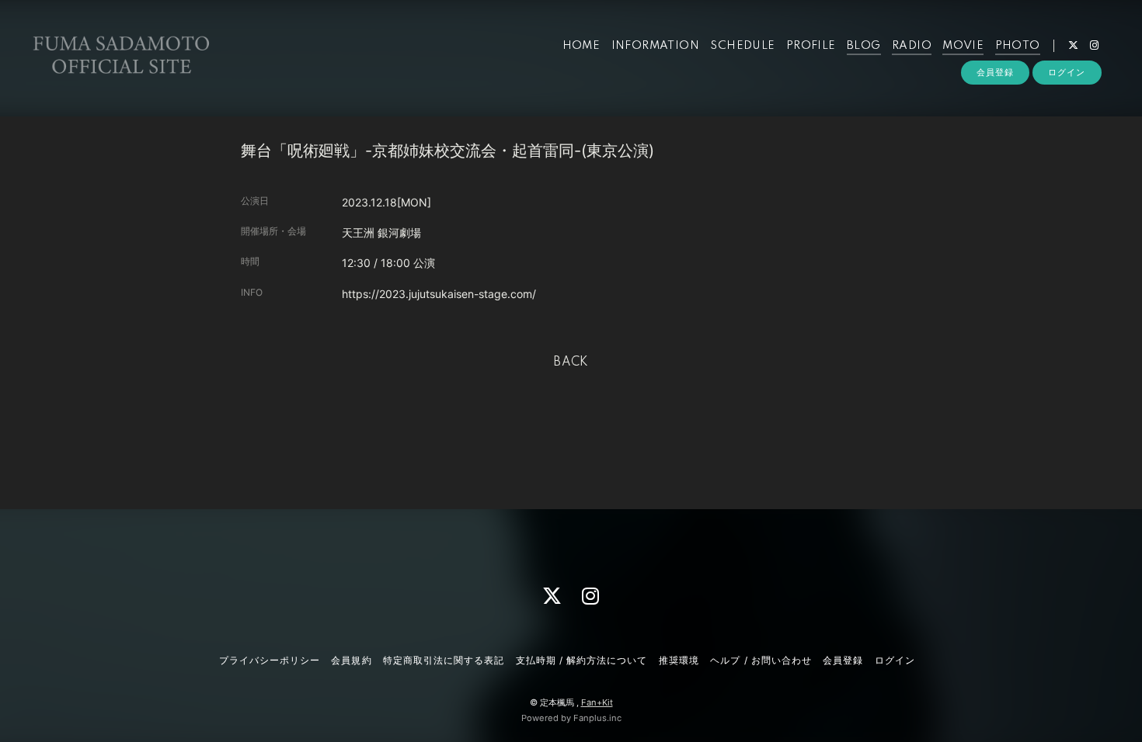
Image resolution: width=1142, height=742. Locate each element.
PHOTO (1017, 45)
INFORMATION (655, 45)
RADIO (911, 45)
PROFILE (811, 45)
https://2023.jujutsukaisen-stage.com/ (439, 293)
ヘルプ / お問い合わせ (760, 660)
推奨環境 (679, 660)
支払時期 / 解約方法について (582, 660)
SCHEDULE (742, 45)
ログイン (1066, 72)
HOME (581, 45)
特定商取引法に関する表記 (443, 660)
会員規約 (351, 660)
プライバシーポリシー (269, 660)
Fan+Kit (597, 702)
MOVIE (963, 45)
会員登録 (995, 72)
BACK (571, 362)
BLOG (864, 45)
